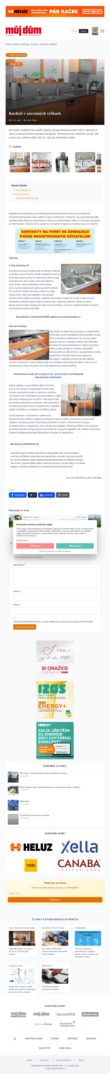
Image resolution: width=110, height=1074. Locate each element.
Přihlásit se (55, 899)
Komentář (19, 564)
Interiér (72, 1038)
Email (17, 604)
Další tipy (25, 44)
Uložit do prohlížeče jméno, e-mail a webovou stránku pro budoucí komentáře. (53, 621)
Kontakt (44, 1060)
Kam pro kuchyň (21, 194)
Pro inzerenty (64, 1060)
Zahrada (91, 1038)
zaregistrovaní (46, 374)
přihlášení (64, 374)
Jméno (17, 591)
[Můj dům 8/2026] (95, 31)
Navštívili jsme (33, 1038)
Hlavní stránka (12, 44)
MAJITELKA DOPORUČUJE (27, 198)
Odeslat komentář (24, 626)
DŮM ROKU (65, 1048)
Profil (29, 1060)
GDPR (81, 1060)
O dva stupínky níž (22, 190)
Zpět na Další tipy (18, 55)
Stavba (55, 1038)
